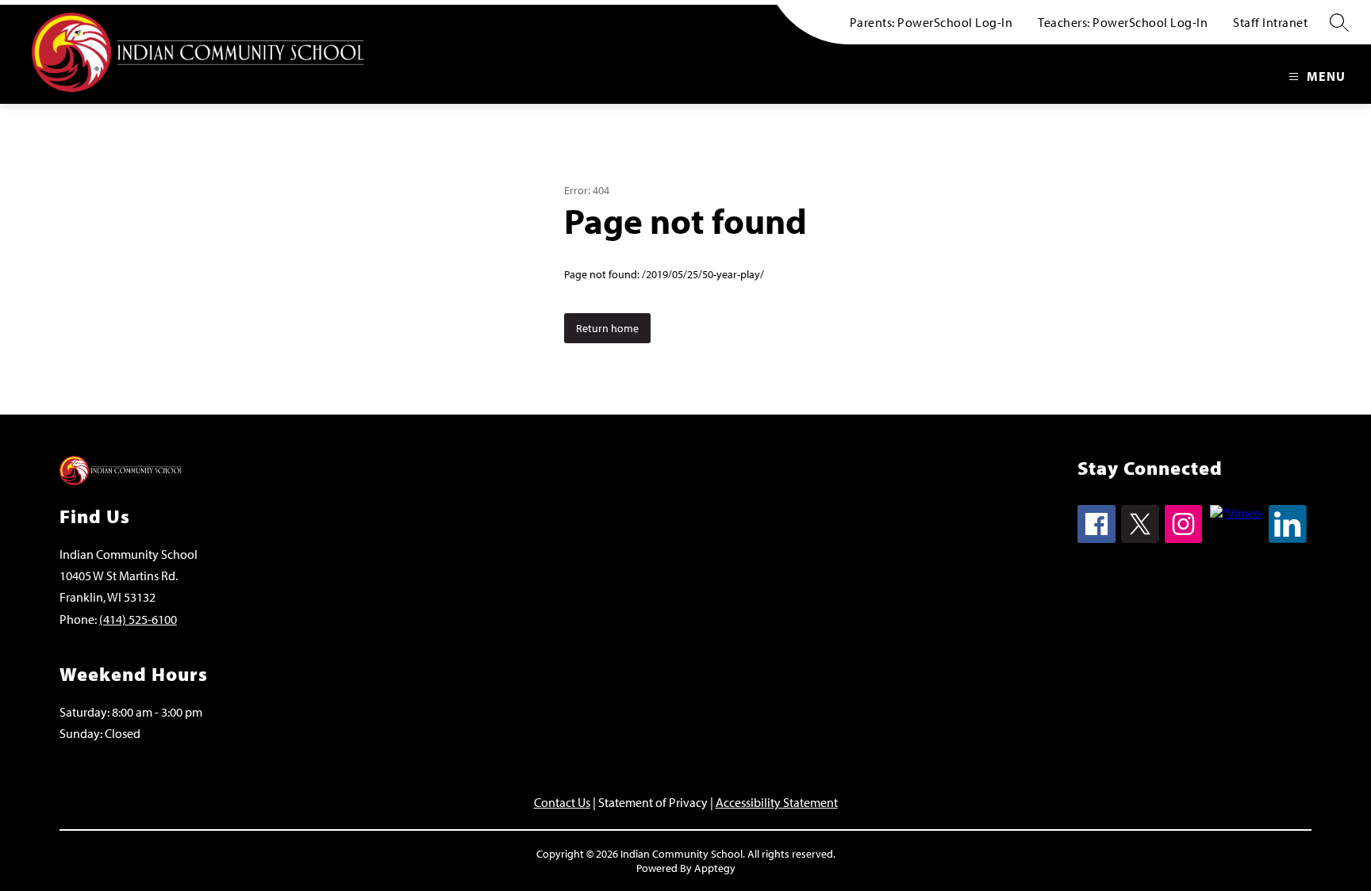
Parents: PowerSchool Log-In (931, 22)
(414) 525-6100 (138, 619)
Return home (607, 328)
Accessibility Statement (777, 802)
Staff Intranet (1270, 22)
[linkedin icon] (1288, 538)
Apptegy (714, 868)
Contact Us (562, 802)
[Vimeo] (1236, 513)
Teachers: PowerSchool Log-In (1123, 22)
